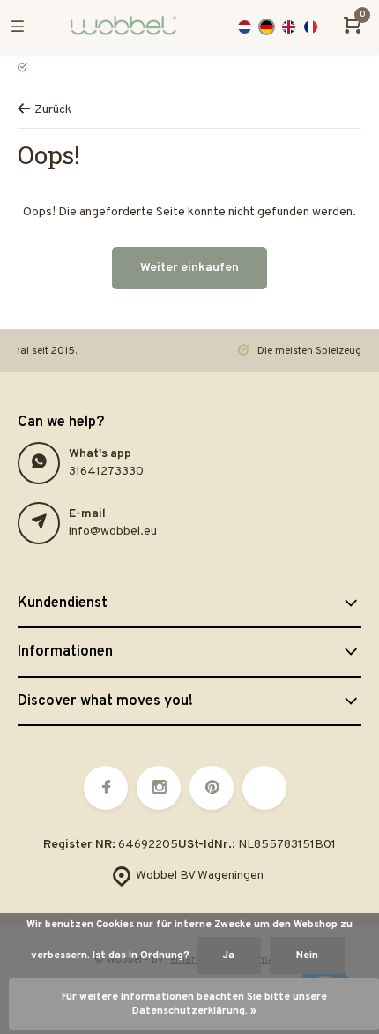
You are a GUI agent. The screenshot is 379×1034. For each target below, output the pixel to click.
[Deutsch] (266, 27)
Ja (228, 955)
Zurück (52, 109)
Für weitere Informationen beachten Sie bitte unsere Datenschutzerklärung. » (194, 1004)
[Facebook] (106, 788)
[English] (288, 27)
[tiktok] (264, 788)
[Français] (310, 27)
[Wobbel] (123, 26)
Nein (307, 955)
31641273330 (106, 471)
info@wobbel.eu (113, 531)
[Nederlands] (244, 27)
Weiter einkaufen (189, 267)
